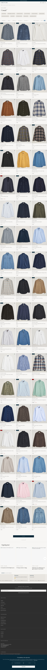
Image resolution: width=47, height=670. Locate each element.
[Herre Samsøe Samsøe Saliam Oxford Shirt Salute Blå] (7, 490)
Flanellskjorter (34, 13)
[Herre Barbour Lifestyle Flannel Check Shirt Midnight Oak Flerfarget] (7, 57)
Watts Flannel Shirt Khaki (4, 476)
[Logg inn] (40, 2)
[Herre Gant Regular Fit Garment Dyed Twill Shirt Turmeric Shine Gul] (23, 159)
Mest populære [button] (36, 20)
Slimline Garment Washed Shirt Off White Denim (39, 43)
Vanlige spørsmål (3, 620)
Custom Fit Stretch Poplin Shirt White (6, 374)
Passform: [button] (20, 20)
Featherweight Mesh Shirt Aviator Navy (6, 145)
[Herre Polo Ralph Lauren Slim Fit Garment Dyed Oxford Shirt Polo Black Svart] (39, 311)
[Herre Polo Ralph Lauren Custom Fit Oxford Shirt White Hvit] (23, 57)
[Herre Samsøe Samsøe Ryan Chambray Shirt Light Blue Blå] (23, 337)
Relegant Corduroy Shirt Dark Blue (21, 450)
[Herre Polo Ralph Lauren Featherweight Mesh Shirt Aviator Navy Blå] (7, 133)
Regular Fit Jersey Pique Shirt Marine (22, 323)
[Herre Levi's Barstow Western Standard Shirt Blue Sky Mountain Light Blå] (39, 515)
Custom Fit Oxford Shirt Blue (37, 247)
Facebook (2, 633)
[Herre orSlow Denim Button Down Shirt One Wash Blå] (23, 261)
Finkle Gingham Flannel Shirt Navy (6, 247)
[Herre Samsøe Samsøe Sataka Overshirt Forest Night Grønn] (39, 210)
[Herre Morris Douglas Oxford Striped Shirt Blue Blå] (7, 337)
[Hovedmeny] (45, 2)
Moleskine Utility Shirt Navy (20, 221)
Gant (17, 169)
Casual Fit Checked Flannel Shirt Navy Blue (39, 145)
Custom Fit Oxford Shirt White (21, 69)
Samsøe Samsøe (2, 42)
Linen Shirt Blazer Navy (4, 196)
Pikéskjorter (26, 16)
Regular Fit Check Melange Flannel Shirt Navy (38, 374)
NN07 (1, 169)
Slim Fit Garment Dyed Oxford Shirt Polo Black (38, 323)
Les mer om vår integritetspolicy (23, 592)
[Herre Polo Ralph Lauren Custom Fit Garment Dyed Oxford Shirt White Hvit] (39, 337)
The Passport (3, 602)
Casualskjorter (27, 13)
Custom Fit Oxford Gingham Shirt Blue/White (21, 374)
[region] (23, 578)
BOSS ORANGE (2, 322)
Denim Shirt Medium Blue (36, 476)
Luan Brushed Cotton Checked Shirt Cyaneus (6, 43)
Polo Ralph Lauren (35, 118)
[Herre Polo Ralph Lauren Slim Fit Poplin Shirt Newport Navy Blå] (7, 413)
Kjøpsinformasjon (3, 617)
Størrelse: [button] (14, 20)
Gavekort (2, 625)
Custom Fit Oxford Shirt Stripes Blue (6, 221)
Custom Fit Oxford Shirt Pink (21, 501)
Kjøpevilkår (2, 605)
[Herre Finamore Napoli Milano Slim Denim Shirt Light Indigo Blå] (39, 159)
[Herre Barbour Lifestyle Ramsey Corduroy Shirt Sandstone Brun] (7, 108)
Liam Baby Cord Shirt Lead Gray (37, 298)
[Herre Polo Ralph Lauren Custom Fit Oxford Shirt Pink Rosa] (23, 490)
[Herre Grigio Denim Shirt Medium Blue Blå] (39, 464)
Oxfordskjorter (19, 16)
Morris (17, 93)
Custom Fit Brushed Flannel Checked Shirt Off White (39, 120)
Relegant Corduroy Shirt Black (5, 323)
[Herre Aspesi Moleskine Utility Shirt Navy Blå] (23, 210)
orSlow (17, 271)
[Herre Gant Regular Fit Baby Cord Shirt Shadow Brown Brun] (39, 439)
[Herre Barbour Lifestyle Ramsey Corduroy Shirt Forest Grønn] (23, 108)
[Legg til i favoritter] (14, 23)
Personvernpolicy (3, 608)
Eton (32, 144)
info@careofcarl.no (6, 645)
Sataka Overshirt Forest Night (37, 221)
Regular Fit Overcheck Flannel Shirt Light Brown (7, 298)
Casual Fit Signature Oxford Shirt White (7, 450)
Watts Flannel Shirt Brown (20, 425)
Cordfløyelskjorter (5, 16)
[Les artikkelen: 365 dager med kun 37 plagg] (23, 558)
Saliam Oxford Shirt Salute (4, 501)
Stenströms (18, 42)
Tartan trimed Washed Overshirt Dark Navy (7, 94)
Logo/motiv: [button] (26, 20)
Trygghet (2, 600)
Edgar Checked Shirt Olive (20, 145)
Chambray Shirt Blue (35, 94)
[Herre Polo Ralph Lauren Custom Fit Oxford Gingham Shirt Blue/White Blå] (23, 362)
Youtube (2, 635)
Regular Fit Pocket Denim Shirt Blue (6, 272)
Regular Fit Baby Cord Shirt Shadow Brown (39, 450)
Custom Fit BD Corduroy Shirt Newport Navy (39, 272)
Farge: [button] (9, 20)
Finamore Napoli (34, 169)
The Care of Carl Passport (23, 0)
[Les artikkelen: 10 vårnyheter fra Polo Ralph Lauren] (8, 558)
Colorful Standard (3, 398)
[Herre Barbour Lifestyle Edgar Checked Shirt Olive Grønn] (23, 133)
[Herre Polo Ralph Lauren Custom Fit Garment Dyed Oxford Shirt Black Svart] (23, 286)
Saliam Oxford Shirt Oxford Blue (21, 476)
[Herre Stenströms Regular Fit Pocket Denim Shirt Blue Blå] (7, 261)
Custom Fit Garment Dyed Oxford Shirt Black (22, 298)
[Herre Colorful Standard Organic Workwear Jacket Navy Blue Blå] (23, 235)
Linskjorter (4, 13)
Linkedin (2, 636)
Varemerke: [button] (4, 20)
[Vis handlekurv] (43, 3)
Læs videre (35, 660)
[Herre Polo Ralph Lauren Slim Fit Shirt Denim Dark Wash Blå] (23, 515)
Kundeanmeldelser (3, 623)
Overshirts (12, 16)
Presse (2, 607)
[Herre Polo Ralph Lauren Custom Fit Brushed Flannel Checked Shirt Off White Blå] (39, 108)
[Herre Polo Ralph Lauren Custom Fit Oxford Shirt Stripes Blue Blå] (7, 210)
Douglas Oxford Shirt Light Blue (37, 425)
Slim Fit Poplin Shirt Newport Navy (6, 425)
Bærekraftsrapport (3, 610)
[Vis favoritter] (42, 2)
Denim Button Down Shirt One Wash (22, 272)
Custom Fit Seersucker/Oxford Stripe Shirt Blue (39, 501)
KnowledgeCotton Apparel (36, 373)
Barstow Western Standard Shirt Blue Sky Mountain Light (39, 527)
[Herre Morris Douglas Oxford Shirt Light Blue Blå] (39, 413)
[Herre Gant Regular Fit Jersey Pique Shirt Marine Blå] (23, 311)
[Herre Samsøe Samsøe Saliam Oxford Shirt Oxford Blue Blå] (23, 464)
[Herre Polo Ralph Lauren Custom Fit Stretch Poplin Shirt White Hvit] (7, 362)
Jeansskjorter (41, 13)
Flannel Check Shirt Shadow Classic (38, 69)
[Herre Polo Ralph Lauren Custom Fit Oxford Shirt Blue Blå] (39, 235)
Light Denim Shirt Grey (20, 94)
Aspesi (17, 220)
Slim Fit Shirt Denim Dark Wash (21, 527)
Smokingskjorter (33, 16)
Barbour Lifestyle (3, 93)
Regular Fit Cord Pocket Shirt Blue (21, 43)
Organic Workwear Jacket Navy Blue (22, 247)
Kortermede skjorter (11, 13)
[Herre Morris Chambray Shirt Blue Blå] (39, 82)
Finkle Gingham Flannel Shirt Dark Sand (7, 527)
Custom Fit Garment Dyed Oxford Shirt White (38, 349)
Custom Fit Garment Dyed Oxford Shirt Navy (39, 196)
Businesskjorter (19, 13)
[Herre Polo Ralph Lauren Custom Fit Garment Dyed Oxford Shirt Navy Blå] (39, 184)
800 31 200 (5, 646)
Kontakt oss (2, 618)
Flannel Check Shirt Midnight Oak (5, 69)
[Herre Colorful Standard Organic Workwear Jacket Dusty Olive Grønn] (7, 388)
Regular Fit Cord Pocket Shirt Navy (22, 196)
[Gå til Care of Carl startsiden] (4, 2)
